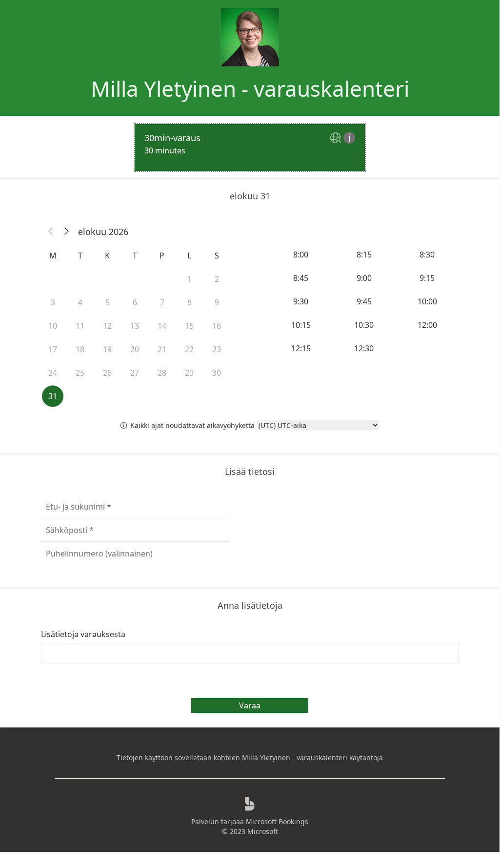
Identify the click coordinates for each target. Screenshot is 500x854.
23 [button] (216, 349)
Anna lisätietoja (250, 605)
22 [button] (189, 349)
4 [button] (80, 302)
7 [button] (162, 302)
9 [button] (217, 302)
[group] (364, 301)
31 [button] (52, 396)
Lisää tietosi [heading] (250, 471)
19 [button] (107, 349)
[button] (51, 231)
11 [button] (80, 325)
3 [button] (53, 302)
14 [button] (162, 325)
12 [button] (107, 325)
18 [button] (80, 349)
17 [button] (52, 349)
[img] (336, 138)
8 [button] (189, 302)
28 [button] (162, 372)
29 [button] (189, 372)
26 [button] (107, 372)
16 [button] (216, 325)
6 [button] (135, 302)
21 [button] (162, 349)
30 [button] (216, 372)
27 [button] (134, 372)
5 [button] (107, 302)
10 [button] (52, 325)
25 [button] (80, 372)
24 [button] (52, 372)
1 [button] (189, 279)
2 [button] (217, 279)
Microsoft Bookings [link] (277, 821)
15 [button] (189, 325)
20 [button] (134, 349)
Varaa (249, 705)
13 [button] (134, 325)
